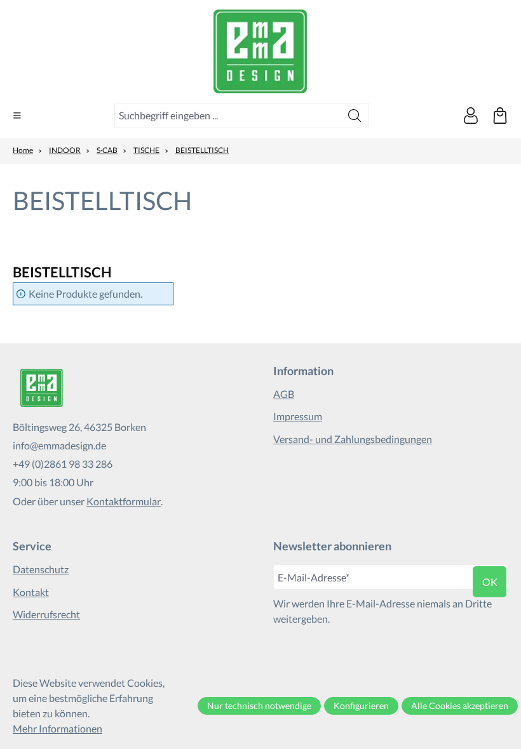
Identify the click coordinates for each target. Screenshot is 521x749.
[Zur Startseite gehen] (260, 51)
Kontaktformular (123, 501)
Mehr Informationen (57, 728)
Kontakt (31, 592)
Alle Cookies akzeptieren (459, 705)
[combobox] (227, 115)
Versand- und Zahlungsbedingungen (352, 439)
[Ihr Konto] (471, 115)
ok (489, 582)
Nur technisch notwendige (259, 705)
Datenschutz (41, 569)
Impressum (297, 416)
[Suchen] (355, 115)
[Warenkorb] (500, 115)
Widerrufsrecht (46, 614)
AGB (283, 394)
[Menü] (17, 115)
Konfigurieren (361, 705)
